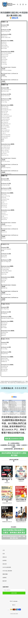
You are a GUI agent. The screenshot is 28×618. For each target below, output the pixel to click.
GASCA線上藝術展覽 (7, 570)
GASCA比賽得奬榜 (7, 567)
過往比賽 (5, 563)
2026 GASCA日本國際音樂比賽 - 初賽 (7, 479)
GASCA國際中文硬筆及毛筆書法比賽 (21, 519)
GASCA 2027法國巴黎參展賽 (21, 478)
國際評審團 (5, 574)
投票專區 (5, 560)
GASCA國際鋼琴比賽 (7, 519)
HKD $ (13, 605)
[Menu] (25, 4)
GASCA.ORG (15, 613)
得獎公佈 (5, 557)
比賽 (4, 553)
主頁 (4, 550)
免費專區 (5, 577)
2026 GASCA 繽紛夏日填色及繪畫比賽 (7, 499)
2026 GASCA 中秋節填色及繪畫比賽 (21, 498)
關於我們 (5, 581)
